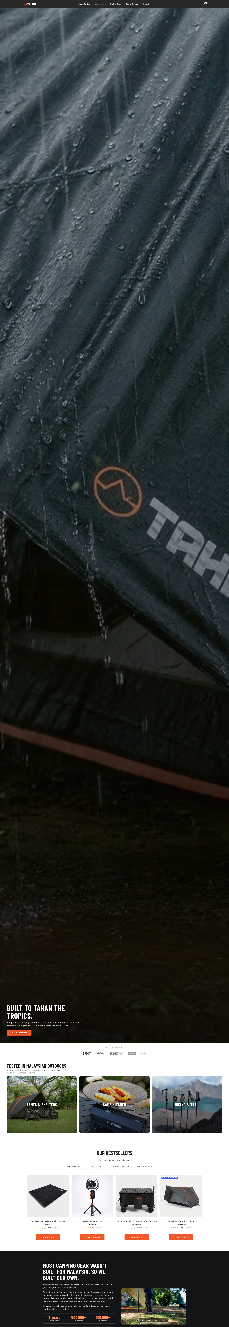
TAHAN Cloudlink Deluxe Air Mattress (48, 1221)
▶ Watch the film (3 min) (153, 1320)
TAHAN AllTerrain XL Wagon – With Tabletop (137, 1221)
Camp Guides (132, 4)
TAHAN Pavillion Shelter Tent (181, 1221)
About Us (146, 4)
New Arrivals (100, 4)
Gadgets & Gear (144, 1167)
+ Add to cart (48, 1237)
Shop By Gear (84, 4)
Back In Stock (116, 4)
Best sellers (73, 1167)
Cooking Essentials (96, 1167)
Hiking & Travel (121, 1167)
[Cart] (204, 4)
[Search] (199, 4)
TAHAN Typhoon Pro (92, 1221)
